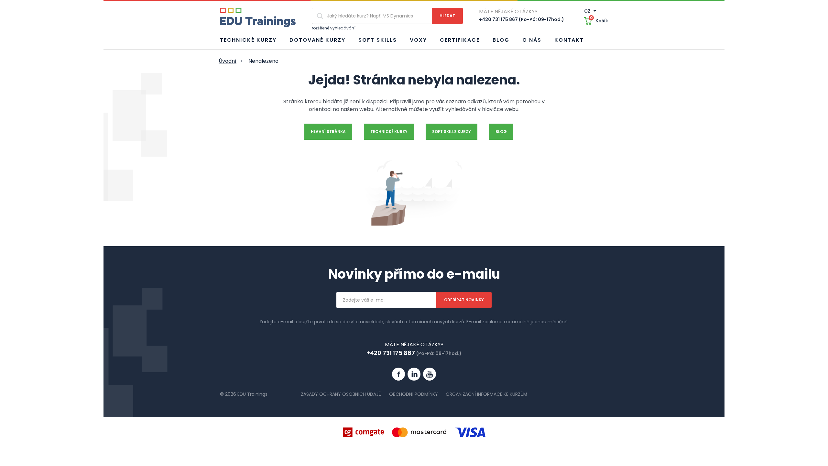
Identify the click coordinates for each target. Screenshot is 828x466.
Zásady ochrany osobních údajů (341, 394)
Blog (501, 40)
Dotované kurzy (317, 40)
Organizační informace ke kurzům (486, 394)
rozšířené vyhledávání (333, 28)
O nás (531, 40)
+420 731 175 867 (390, 353)
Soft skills (377, 40)
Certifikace (460, 40)
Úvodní (227, 61)
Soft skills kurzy (451, 131)
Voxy (418, 40)
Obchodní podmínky (413, 394)
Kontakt (569, 40)
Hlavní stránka (328, 131)
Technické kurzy (248, 40)
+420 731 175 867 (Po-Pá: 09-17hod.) (521, 19)
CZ (588, 11)
